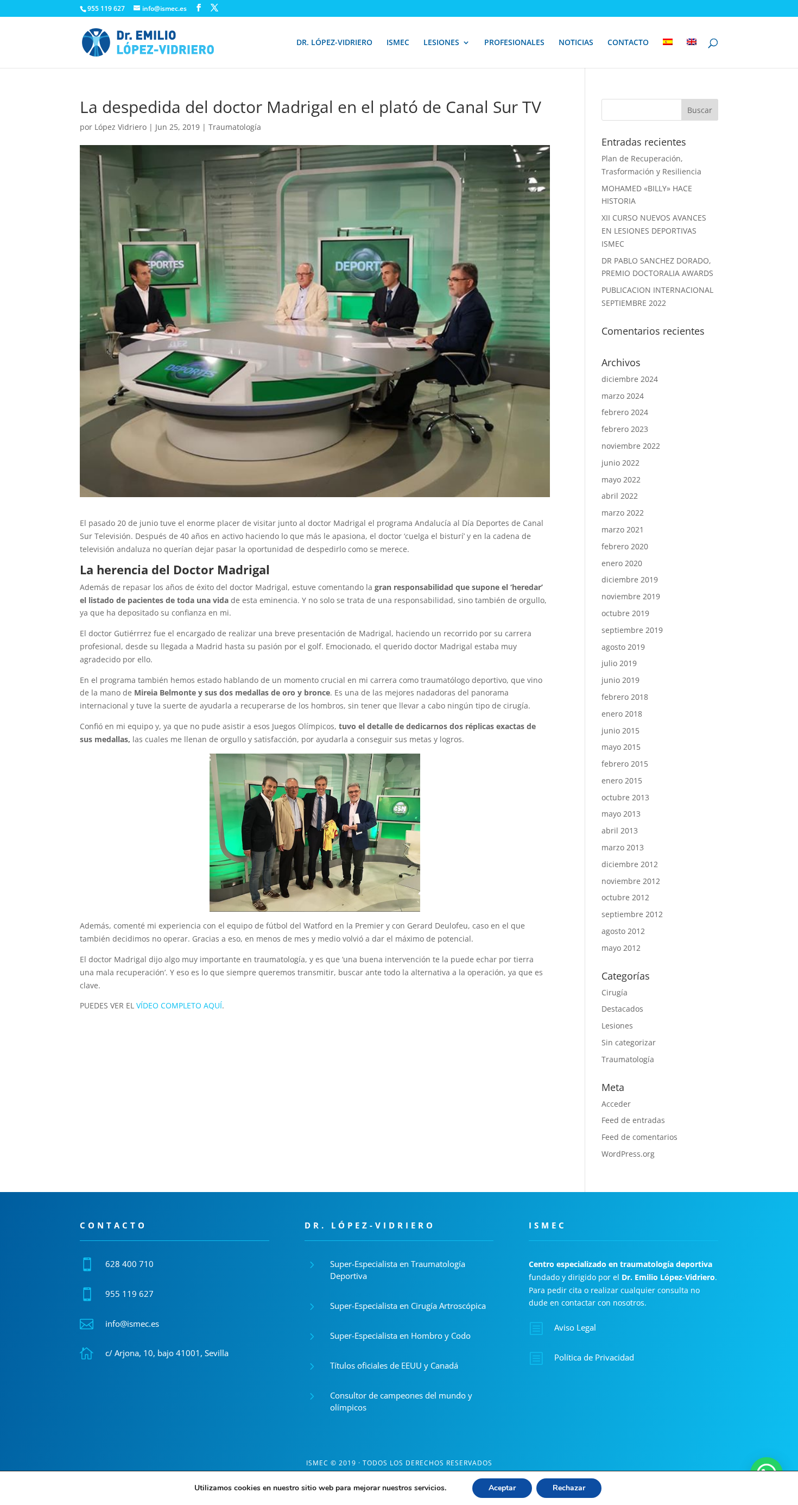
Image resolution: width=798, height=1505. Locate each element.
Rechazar (569, 1488)
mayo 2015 (621, 747)
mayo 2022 (621, 479)
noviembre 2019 (630, 596)
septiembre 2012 (632, 914)
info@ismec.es (132, 1323)
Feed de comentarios (639, 1137)
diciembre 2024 (629, 379)
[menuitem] (668, 53)
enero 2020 (621, 563)
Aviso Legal (575, 1327)
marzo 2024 (622, 396)
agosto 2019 (623, 647)
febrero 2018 (624, 697)
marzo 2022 (622, 512)
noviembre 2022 (630, 446)
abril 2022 (619, 496)
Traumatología (234, 127)
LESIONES (441, 43)
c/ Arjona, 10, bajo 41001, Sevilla (167, 1352)
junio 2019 (620, 680)
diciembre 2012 (629, 864)
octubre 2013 (625, 797)
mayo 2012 (621, 948)
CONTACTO (628, 43)
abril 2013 (619, 830)
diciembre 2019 (629, 579)
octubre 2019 (625, 613)
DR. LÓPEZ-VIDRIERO (334, 43)
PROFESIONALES (514, 43)
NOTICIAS (576, 43)
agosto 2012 (623, 931)
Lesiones (617, 1025)
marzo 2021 (622, 529)
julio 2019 (619, 663)
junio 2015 (620, 730)
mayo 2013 (621, 813)
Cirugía (614, 992)
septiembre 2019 (632, 630)
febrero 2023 (624, 429)
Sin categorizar (628, 1042)
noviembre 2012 (630, 881)
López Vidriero (120, 127)
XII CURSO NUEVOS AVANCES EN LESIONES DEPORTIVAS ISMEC (653, 230)
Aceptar (502, 1488)
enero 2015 (621, 780)
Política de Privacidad (594, 1357)
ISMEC (398, 43)
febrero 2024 (624, 412)
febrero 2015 (624, 763)
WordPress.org (628, 1154)
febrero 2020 (624, 546)
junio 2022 (620, 462)
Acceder (616, 1104)
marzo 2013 (622, 847)
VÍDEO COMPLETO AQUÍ (179, 1005)
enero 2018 (621, 713)
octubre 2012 (625, 897)
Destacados (622, 1009)
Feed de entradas (633, 1120)
